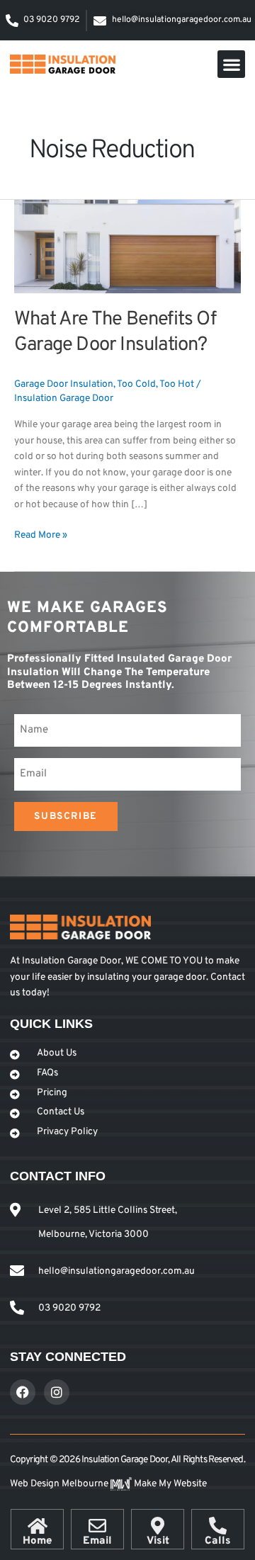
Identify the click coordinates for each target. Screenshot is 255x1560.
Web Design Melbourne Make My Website (108, 1484)
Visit (158, 1541)
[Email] (97, 1525)
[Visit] (157, 1525)
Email (97, 1541)
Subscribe (65, 816)
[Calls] (218, 1525)
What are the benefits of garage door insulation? (115, 332)
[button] (231, 64)
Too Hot (176, 384)
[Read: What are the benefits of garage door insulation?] (127, 246)
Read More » (40, 534)
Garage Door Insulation (63, 384)
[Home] (37, 1525)
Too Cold (136, 384)
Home (37, 1541)
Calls (218, 1541)
